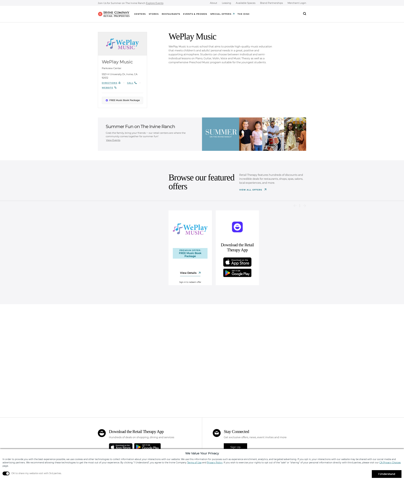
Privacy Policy (215, 462)
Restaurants (171, 14)
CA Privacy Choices (390, 462)
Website (107, 87)
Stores (154, 14)
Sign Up (235, 447)
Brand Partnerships (271, 2)
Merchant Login (297, 2)
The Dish (244, 14)
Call (130, 83)
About (213, 2)
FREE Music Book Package (124, 100)
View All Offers (251, 189)
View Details (188, 272)
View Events (113, 140)
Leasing (226, 2)
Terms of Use (194, 462)
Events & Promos (195, 14)
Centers (140, 14)
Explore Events (154, 3)
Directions (109, 83)
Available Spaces (245, 2)
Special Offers (220, 14)
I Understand (386, 474)
